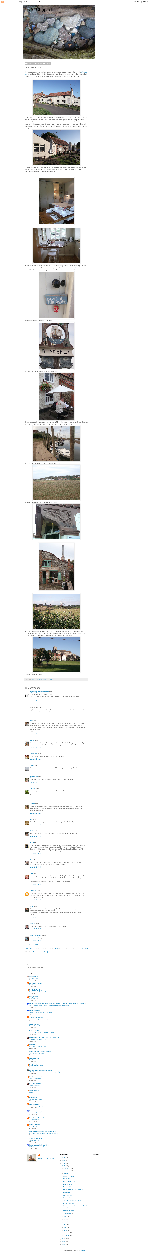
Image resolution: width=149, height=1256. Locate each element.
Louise (32, 765)
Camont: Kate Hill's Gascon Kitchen (41, 1070)
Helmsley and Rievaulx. (35, 1099)
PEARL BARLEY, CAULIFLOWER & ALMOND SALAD (44, 1032)
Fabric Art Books (34, 1140)
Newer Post (29, 948)
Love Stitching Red (34, 1085)
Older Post (84, 948)
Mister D (33, 924)
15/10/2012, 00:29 (35, 940)
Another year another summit (37, 992)
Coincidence (32, 985)
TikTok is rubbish (34, 978)
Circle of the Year (35, 1090)
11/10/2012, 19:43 (35, 734)
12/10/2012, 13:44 (35, 900)
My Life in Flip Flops (35, 990)
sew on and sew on (35, 1138)
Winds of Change (34, 1125)
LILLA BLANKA (34, 1104)
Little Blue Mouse (35, 935)
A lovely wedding (68, 1176)
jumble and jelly (34, 1058)
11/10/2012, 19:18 (35, 701)
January (66, 1235)
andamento (33, 1097)
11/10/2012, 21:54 (35, 782)
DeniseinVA (34, 754)
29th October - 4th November (37, 1060)
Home (57, 948)
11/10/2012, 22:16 (35, 797)
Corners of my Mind (35, 983)
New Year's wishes (34, 1119)
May (65, 1225)
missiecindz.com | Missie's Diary (40, 1051)
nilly (31, 819)
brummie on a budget (36, 1111)
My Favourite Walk (69, 1181)
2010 (64, 1242)
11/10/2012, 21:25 (35, 770)
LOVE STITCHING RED (36, 1084)
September (67, 1214)
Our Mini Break (68, 1198)
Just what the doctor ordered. (72, 1200)
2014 (64, 1160)
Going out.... (67, 1179)
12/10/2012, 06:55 (35, 836)
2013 (64, 1163)
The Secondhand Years (36, 1077)
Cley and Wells (68, 1195)
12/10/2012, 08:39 (35, 853)
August (66, 1216)
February (67, 1233)
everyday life (33, 997)
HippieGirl (33, 891)
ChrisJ (32, 831)
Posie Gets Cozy (34, 1024)
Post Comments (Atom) (40, 952)
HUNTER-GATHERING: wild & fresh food (42, 1131)
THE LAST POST (34, 1126)
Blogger (83, 1250)
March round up (33, 998)
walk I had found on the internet (72, 268)
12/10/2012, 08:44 (35, 867)
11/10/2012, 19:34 (35, 714)
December (67, 1168)
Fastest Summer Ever (35, 1026)
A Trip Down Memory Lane (36, 1053)
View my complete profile (46, 1158)
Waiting (31, 1092)
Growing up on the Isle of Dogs (39, 1145)
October (66, 1173)
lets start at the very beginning (37, 1046)
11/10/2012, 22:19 (35, 813)
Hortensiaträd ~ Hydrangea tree (38, 1106)
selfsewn (32, 1044)
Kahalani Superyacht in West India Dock (40, 1012)
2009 (64, 1244)
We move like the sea (35, 1078)
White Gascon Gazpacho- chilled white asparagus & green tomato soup (49, 1072)
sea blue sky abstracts (36, 1017)
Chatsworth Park (68, 1210)
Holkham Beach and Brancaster (73, 1190)
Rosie (32, 842)
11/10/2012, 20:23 (35, 759)
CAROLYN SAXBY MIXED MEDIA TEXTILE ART (44, 1038)
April (65, 1227)
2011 (64, 1239)
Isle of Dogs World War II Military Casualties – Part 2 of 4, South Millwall (49, 1005)
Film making (67, 1192)
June (31, 721)
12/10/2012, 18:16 (35, 917)
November (67, 1171)
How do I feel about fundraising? (38, 1112)
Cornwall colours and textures (37, 1039)
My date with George (69, 1203)
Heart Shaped (37, 9)
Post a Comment (33, 944)
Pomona (32, 788)
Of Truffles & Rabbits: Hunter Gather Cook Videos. (43, 1133)
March (66, 1230)
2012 (64, 1166)
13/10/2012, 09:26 (35, 929)
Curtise (32, 804)
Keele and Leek (68, 1187)
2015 (64, 1158)
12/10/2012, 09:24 (35, 884)
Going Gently (33, 976)
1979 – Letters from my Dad (37, 1147)
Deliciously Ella (34, 1031)
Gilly (31, 873)
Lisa (31, 906)
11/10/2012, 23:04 (35, 824)
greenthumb (34, 777)
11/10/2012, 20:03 (35, 747)
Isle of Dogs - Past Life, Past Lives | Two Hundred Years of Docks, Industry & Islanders (57, 1003)
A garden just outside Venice (39, 692)
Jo (31, 860)
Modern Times (67, 1184)
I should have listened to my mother (41, 1118)
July (65, 1219)
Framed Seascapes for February (38, 1019)
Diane (32, 740)
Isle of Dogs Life (34, 1010)
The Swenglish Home (36, 1065)
